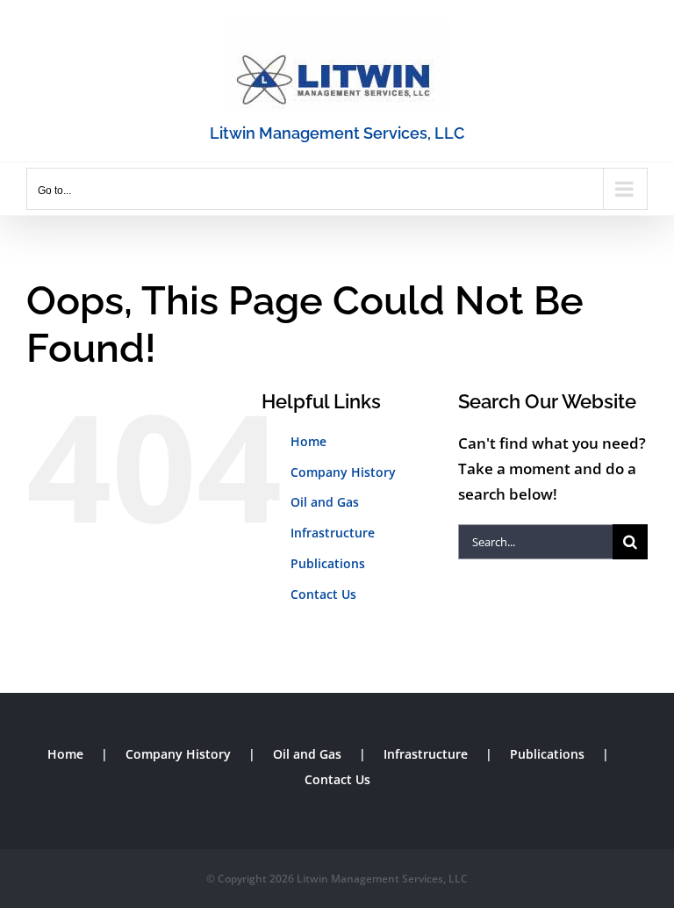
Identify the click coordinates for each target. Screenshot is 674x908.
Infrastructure (332, 532)
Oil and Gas (324, 502)
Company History (343, 472)
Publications (327, 563)
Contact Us (323, 594)
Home (308, 441)
